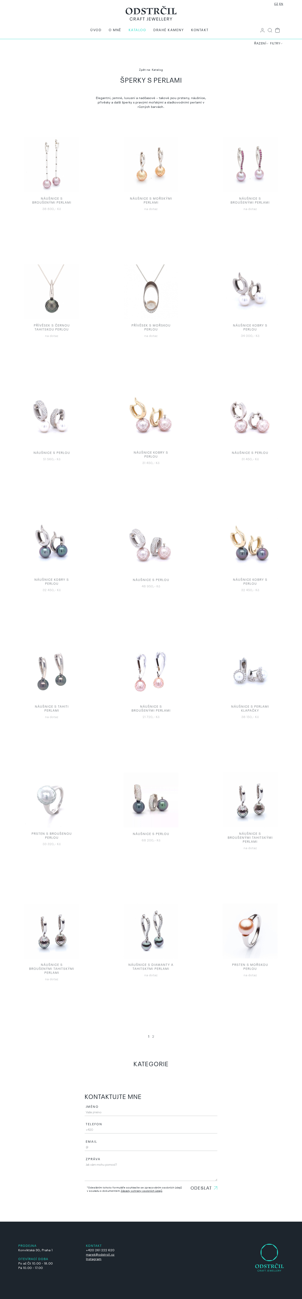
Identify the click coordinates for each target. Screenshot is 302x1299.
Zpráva (93, 1159)
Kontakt (200, 30)
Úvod (95, 30)
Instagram (93, 1259)
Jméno (92, 1106)
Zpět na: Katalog (151, 70)
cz (276, 4)
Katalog (137, 30)
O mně (115, 30)
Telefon (94, 1124)
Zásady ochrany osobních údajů (141, 1191)
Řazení (260, 43)
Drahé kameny (168, 30)
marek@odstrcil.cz (100, 1254)
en (281, 4)
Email (91, 1141)
